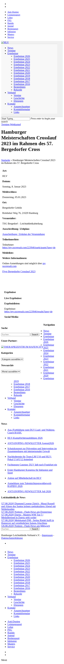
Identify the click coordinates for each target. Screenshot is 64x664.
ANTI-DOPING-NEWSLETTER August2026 (30, 443)
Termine (47, 333)
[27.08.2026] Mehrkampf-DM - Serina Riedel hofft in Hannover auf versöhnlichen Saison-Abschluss (27, 521)
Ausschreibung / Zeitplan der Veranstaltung (23, 234)
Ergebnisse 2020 (22, 577)
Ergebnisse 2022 (22, 571)
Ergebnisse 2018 (22, 384)
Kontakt (11, 409)
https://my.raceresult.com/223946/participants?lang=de (28, 247)
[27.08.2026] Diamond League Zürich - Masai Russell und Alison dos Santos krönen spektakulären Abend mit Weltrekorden (28, 506)
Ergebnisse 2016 (22, 389)
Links (16, 417)
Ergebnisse (48, 336)
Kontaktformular (22, 414)
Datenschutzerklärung (12, 538)
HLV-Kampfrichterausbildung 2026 (25, 438)
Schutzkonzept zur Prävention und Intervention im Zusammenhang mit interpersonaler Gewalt (32, 450)
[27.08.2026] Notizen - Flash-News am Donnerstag (26, 512)
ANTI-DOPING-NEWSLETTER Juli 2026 (29, 491)
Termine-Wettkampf (11, 124)
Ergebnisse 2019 (22, 580)
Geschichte (19, 403)
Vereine (17, 400)
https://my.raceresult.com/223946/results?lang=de (28, 311)
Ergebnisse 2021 (22, 574)
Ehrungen (18, 406)
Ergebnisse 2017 (22, 386)
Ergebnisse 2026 (22, 560)
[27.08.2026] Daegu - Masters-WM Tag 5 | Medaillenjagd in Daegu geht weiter (22, 516)
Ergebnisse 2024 (22, 566)
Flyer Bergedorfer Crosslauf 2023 (18, 271)
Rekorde (18, 395)
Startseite (5, 160)
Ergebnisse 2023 (22, 568)
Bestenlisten (19, 392)
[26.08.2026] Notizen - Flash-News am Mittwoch (25, 526)
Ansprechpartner (22, 412)
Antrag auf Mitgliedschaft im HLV (24, 478)
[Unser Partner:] (22, 347)
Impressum (47, 535)
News (46, 331)
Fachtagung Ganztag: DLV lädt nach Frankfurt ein (32, 464)
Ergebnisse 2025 (22, 563)
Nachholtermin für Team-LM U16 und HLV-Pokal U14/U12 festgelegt (29, 458)
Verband (11, 398)
